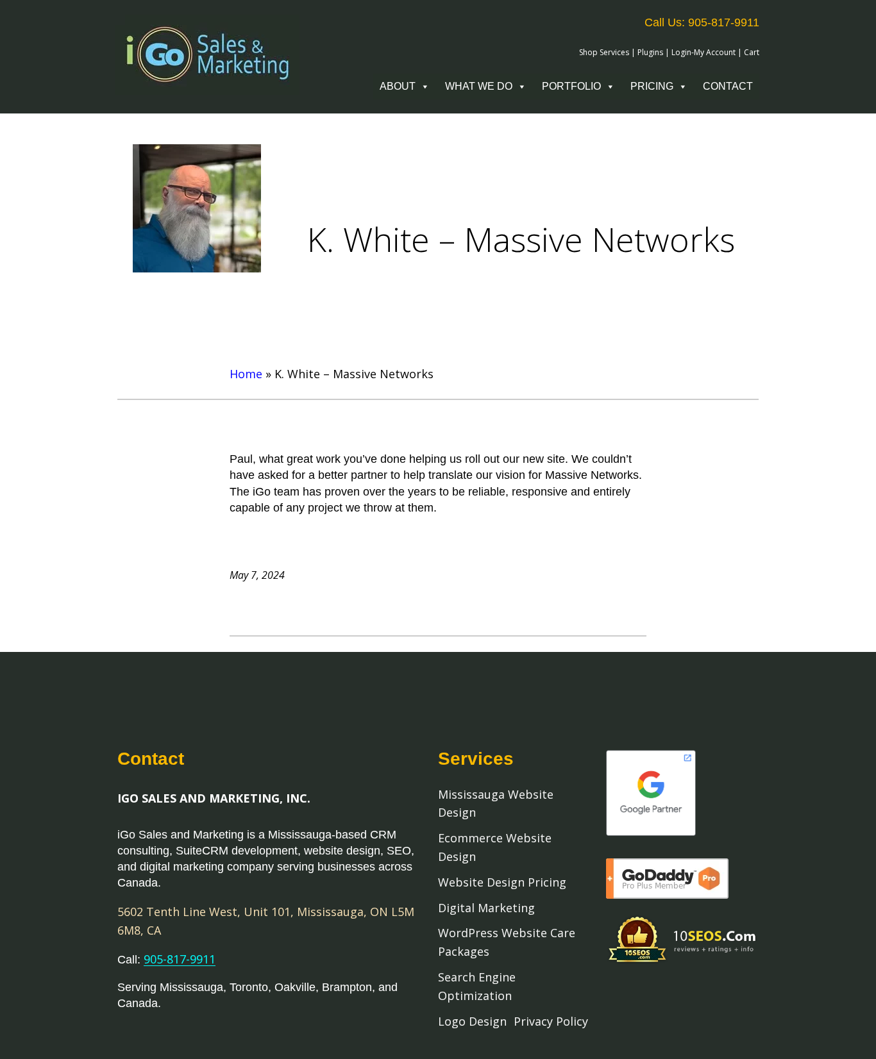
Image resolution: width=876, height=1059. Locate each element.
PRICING (651, 86)
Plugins (650, 52)
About (398, 86)
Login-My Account (703, 52)
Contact (728, 86)
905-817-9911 (179, 959)
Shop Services (604, 52)
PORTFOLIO (571, 86)
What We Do (478, 86)
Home (246, 373)
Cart (751, 52)
